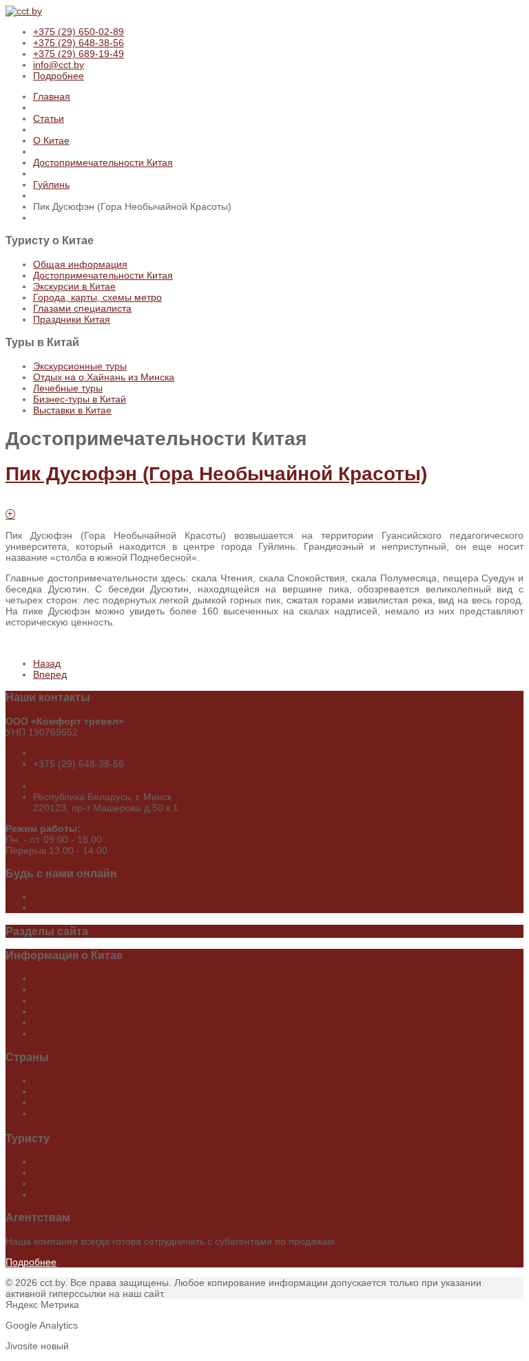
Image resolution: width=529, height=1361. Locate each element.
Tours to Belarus (68, 1102)
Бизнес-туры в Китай (79, 399)
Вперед (50, 674)
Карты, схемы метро (79, 1011)
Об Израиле (60, 1172)
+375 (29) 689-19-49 (78, 53)
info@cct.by (58, 64)
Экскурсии (56, 1000)
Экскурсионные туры (80, 366)
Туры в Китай (62, 1080)
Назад (47, 663)
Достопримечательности (88, 989)
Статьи (48, 118)
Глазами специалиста (82, 308)
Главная (51, 96)
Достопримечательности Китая (103, 162)
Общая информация (80, 264)
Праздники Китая (71, 319)
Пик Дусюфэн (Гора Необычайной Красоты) (216, 473)
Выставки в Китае (72, 410)
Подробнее (58, 75)
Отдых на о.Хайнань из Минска (103, 377)
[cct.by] (24, 11)
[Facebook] (34, 896)
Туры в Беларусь (71, 1091)
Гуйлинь (51, 184)
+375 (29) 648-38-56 (78, 42)
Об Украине (59, 1183)
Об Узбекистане (69, 1194)
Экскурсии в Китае (74, 286)
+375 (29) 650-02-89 (78, 31)
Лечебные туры (68, 388)
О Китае (51, 140)
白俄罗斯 (52, 1113)
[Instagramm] (34, 907)
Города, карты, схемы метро (97, 297)
